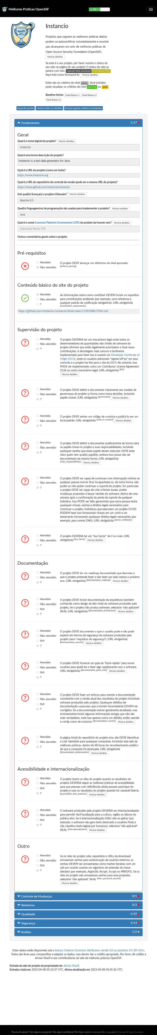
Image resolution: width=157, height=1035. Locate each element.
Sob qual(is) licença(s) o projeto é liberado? (42, 194)
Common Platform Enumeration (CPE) (57, 222)
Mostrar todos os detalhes (49, 108)
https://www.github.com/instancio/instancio (44, 187)
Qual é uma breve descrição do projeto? (40, 155)
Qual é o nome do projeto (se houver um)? (64, 222)
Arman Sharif (71, 966)
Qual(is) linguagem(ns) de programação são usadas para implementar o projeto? (63, 208)
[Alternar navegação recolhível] (151, 9)
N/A (41, 609)
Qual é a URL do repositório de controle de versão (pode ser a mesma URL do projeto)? (67, 182)
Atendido (41, 262)
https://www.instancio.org (33, 175)
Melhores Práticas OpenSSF (29, 9)
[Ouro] (105, 87)
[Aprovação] (92, 87)
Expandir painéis (25, 108)
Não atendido (41, 267)
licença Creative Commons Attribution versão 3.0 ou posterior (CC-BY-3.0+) (99, 950)
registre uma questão (95, 1032)
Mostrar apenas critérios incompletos (83, 108)
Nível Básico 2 (89, 95)
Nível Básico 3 (53, 100)
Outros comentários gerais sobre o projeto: (42, 237)
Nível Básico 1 (72, 95)
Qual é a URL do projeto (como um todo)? (41, 170)
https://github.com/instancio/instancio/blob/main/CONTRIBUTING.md (63, 311)
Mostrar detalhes (55, 57)
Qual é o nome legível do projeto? (36, 141)
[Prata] (84, 83)
